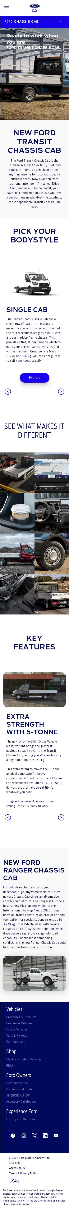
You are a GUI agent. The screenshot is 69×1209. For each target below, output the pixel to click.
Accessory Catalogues (21, 1101)
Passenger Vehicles (19, 1023)
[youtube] (56, 1135)
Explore (34, 378)
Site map (15, 1162)
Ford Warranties (17, 1083)
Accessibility (17, 1168)
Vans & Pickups (16, 1035)
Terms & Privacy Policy (23, 1173)
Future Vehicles (16, 1029)
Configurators (15, 1041)
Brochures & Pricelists (21, 1017)
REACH (11, 1065)
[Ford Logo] (35, 8)
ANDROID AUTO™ (18, 1095)
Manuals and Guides (20, 1089)
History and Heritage (20, 1119)
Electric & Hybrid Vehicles (23, 1059)
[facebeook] (13, 1135)
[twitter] (34, 1135)
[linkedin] (45, 1135)
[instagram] (23, 1135)
